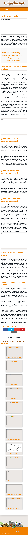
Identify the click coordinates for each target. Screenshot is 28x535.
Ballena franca (14, 412)
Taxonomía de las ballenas (14, 508)
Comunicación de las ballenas (14, 439)
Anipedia (2, 12)
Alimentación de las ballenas (14, 357)
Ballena (7, 12)
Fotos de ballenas (14, 467)
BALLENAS (4, 343)
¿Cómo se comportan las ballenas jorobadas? (12, 53)
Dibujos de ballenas (14, 453)
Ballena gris (14, 425)
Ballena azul (14, 371)
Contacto (2, 531)
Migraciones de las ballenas (14, 480)
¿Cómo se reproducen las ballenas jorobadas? (12, 57)
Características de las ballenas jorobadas (11, 52)
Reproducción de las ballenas (14, 494)
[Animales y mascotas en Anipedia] (14, 3)
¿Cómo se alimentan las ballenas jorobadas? (12, 55)
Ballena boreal (14, 398)
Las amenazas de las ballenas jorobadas (11, 60)
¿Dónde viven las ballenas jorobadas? (10, 58)
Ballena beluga (14, 384)
